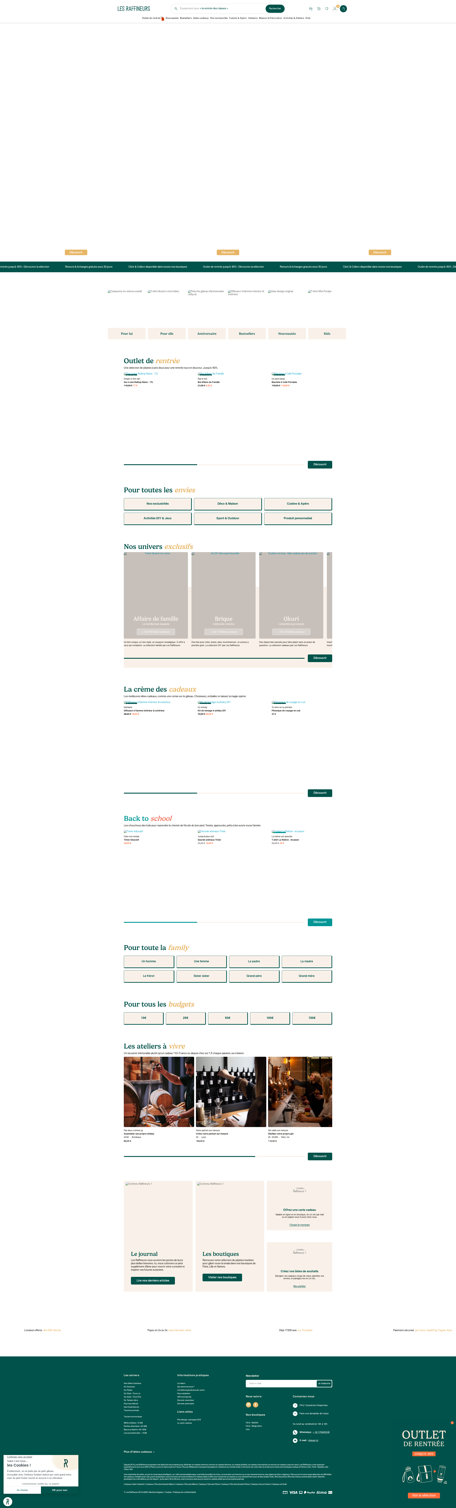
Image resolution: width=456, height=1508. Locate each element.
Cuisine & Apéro (238, 18)
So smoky (202, 707)
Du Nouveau (129, 1387)
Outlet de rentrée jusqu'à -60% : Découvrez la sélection (230, 267)
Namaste (128, 707)
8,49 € (209, 386)
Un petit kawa (278, 379)
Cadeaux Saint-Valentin (134, 1484)
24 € (282, 843)
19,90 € (209, 843)
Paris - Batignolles (254, 1426)
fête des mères (294, 1477)
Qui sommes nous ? (185, 1387)
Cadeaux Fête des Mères (186, 1484)
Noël (272, 1477)
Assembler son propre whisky (139, 1134)
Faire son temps (131, 837)
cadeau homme (201, 1465)
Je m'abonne (324, 1384)
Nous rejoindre (183, 1394)
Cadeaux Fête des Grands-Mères (160, 1484)
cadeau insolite (240, 1465)
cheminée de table (136, 1475)
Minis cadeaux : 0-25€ (133, 1423)
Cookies (168, 1492)
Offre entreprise (184, 1397)
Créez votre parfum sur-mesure (212, 1134)
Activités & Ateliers (293, 18)
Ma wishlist (299, 1286)
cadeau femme (224, 1465)
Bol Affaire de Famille (209, 382)
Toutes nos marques (133, 1417)
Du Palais (128, 1390)
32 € (274, 714)
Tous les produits (131, 1411)
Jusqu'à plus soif (206, 837)
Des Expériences (131, 1407)
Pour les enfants (131, 1404)
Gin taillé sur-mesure (278, 1131)
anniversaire (306, 1477)
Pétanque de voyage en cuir (286, 711)
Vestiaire (253, 18)
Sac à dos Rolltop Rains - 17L (138, 382)
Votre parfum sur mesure (208, 1131)
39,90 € (127, 843)
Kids (307, 18)
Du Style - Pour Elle (132, 1397)
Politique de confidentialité (184, 1492)
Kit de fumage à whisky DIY (212, 711)
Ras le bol (202, 379)
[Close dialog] (452, 1422)
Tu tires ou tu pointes (282, 707)
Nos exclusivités (219, 18)
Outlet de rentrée (151, 18)
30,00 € (275, 843)
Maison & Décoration (270, 18)
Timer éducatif (131, 840)
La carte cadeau (184, 1423)
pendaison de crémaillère (135, 1479)
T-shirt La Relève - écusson (285, 840)
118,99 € (285, 386)
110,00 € (128, 386)
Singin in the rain (132, 379)
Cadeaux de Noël (279, 1484)
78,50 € (135, 714)
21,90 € (201, 386)
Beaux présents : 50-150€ (135, 1430)
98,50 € (127, 714)
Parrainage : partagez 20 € (189, 1420)
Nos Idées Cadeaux (132, 1384)
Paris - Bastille (252, 1423)
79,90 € (201, 714)
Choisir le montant (299, 1225)
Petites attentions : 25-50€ (135, 1426)
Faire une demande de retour (314, 1414)
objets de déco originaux (279, 1475)
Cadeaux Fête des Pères (209, 1484)
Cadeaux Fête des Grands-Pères (235, 1484)
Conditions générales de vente (191, 1390)
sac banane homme (255, 1475)
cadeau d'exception (259, 1465)
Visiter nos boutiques (222, 1277)
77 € (135, 386)
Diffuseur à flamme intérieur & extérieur (144, 711)
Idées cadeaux (201, 18)
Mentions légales (156, 1492)
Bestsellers (186, 18)
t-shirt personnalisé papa (185, 1475)
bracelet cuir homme (233, 1475)
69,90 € (209, 714)
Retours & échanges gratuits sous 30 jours (86, 267)
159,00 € (200, 1141)
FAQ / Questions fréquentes (314, 1405)
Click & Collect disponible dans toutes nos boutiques (155, 267)
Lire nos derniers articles (153, 1280)
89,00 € (127, 1141)
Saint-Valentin (318, 1477)
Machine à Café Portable (284, 382)
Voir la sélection (424, 1495)
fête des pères (281, 1477)
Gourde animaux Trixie (209, 840)
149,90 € (276, 386)
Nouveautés (172, 18)
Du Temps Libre (131, 1400)
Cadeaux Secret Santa (260, 1484)
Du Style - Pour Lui (132, 1394)
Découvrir (228, 252)
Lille (248, 1430)
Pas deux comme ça (133, 1131)
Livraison (181, 1384)
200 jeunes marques (197, 1467)
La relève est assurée (282, 837)
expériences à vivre (132, 1467)
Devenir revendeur (185, 1400)
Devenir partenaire (185, 1404)
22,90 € (201, 843)
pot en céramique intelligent (159, 1475)
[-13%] (233, 831)
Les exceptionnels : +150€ (135, 1433)
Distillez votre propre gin (281, 1134)
